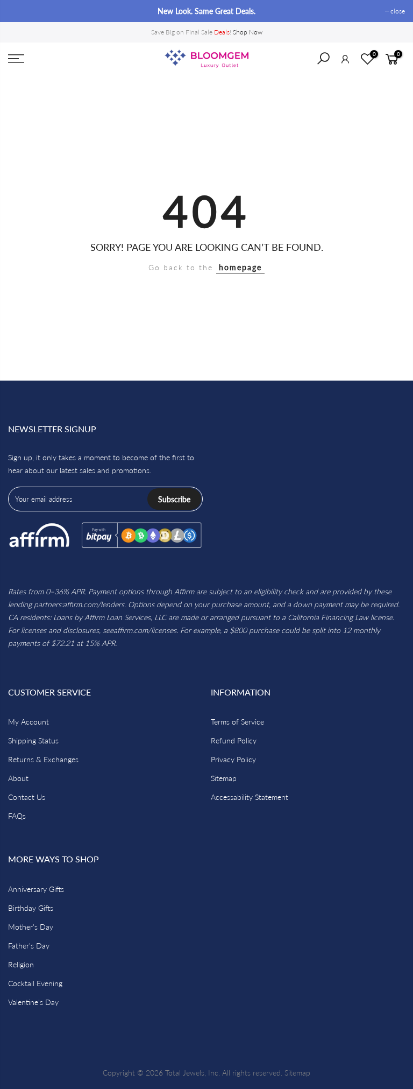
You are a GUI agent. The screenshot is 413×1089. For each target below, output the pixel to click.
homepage (240, 267)
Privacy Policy (233, 759)
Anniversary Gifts (36, 889)
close (20, 11)
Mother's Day (30, 926)
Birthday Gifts (30, 907)
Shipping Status (33, 740)
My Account (28, 721)
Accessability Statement (249, 797)
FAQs (17, 815)
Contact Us (26, 797)
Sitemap (224, 778)
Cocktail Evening (35, 983)
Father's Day (28, 945)
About (18, 778)
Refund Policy (234, 740)
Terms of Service (237, 721)
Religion (21, 964)
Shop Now (247, 32)
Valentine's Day (33, 1002)
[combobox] (330, 62)
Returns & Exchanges (43, 759)
